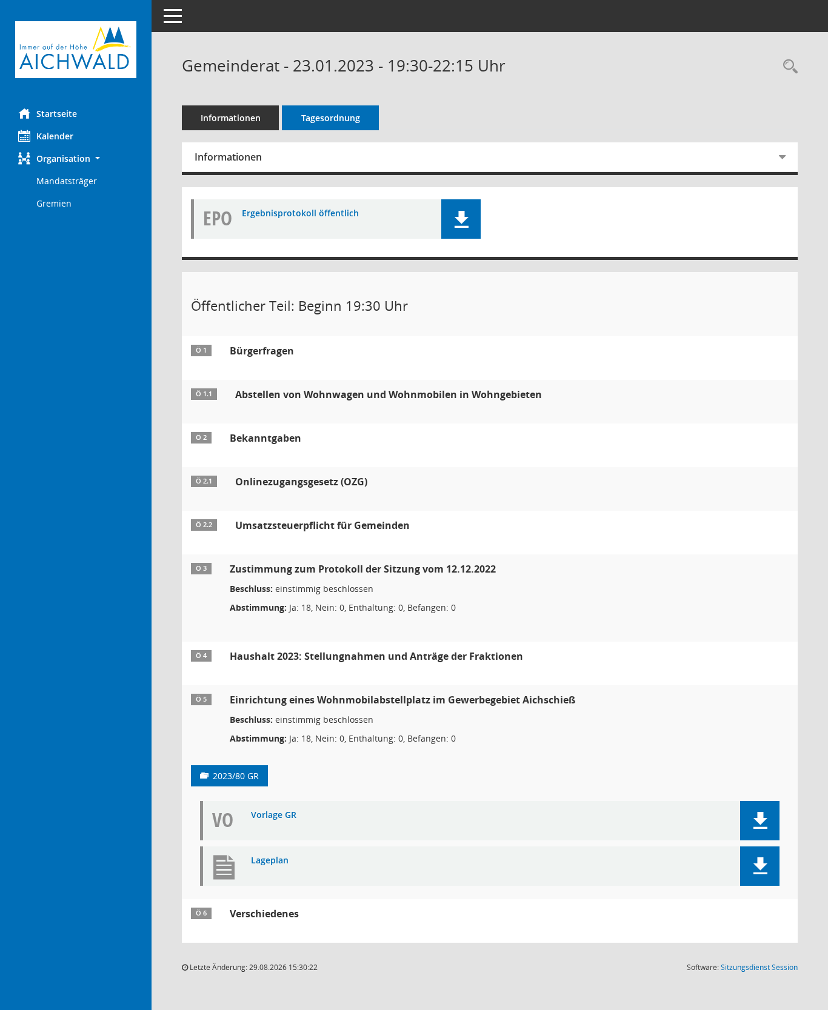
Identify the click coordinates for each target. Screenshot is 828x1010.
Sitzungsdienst (759, 967)
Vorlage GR (273, 815)
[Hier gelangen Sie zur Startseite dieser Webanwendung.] (76, 49)
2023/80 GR (236, 776)
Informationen (231, 118)
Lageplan (270, 861)
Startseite (56, 113)
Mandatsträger (66, 181)
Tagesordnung (330, 118)
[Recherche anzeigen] (787, 67)
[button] (76, 158)
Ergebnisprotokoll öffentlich (300, 213)
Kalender (54, 136)
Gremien (54, 203)
